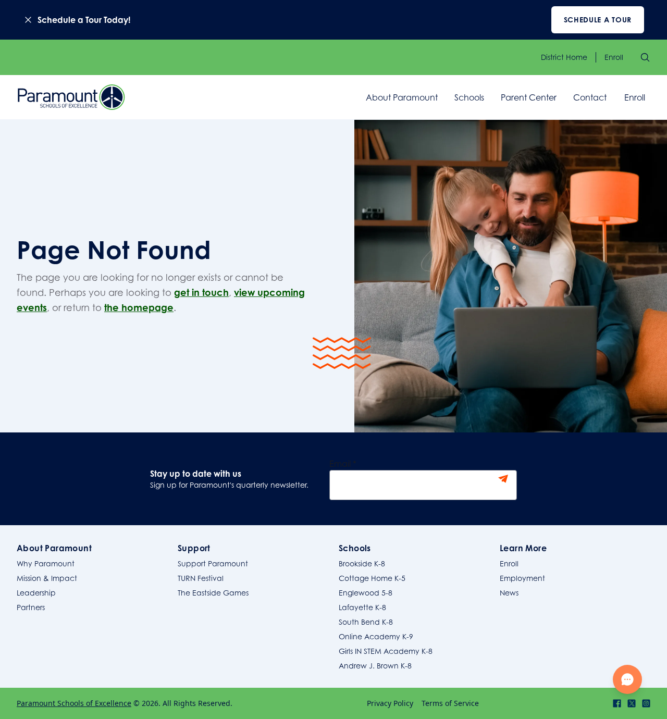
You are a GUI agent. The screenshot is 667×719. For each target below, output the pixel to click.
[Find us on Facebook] (617, 703)
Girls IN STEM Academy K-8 (386, 651)
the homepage (139, 307)
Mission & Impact (47, 578)
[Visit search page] (645, 57)
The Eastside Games (213, 592)
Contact (590, 97)
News (509, 592)
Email (342, 463)
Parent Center (529, 97)
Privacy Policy (390, 703)
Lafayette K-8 (362, 607)
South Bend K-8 (366, 621)
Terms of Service (450, 703)
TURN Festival (201, 578)
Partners (31, 607)
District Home (564, 57)
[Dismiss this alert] (28, 20)
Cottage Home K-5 (372, 578)
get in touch (201, 292)
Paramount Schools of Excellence (74, 703)
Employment (522, 578)
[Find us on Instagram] (646, 703)
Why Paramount (46, 563)
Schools (469, 97)
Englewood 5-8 (365, 592)
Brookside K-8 (362, 563)
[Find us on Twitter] (631, 703)
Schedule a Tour (598, 19)
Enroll (613, 57)
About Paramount (402, 97)
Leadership (36, 592)
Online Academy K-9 (376, 636)
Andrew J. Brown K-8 (375, 665)
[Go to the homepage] (71, 97)
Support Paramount (213, 563)
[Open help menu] (627, 679)
